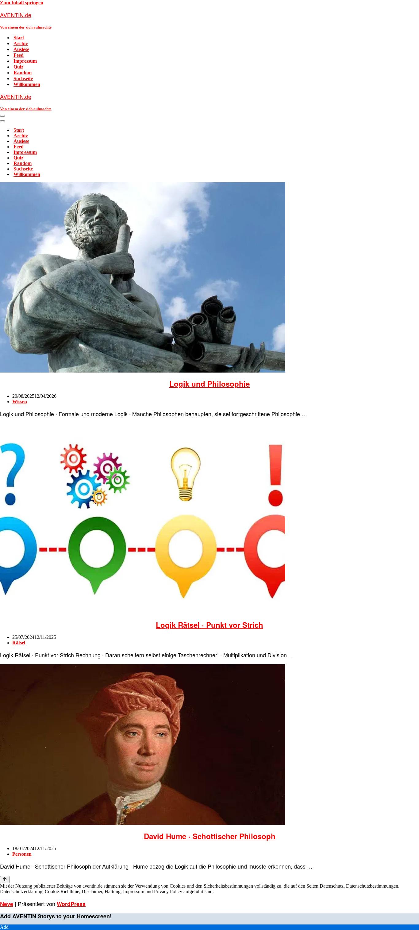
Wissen (19, 401)
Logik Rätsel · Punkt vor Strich (209, 624)
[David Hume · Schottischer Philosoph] (142, 823)
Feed (18, 55)
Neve (6, 904)
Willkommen (26, 84)
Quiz (18, 66)
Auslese (21, 49)
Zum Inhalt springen (21, 2)
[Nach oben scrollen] (5, 879)
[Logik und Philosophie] (142, 370)
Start (18, 37)
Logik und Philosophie (209, 383)
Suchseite (23, 78)
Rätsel (18, 642)
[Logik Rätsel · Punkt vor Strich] (142, 612)
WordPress (71, 904)
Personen (22, 854)
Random (22, 72)
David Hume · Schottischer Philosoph (209, 836)
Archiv (20, 43)
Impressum (25, 61)
